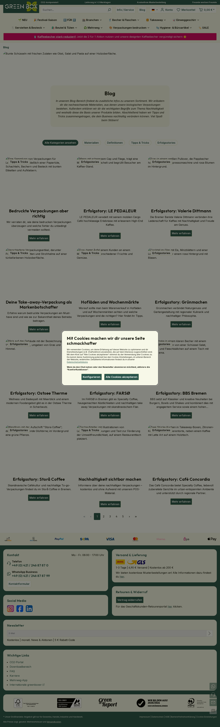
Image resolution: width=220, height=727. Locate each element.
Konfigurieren (91, 377)
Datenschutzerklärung (77, 362)
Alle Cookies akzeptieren (121, 377)
